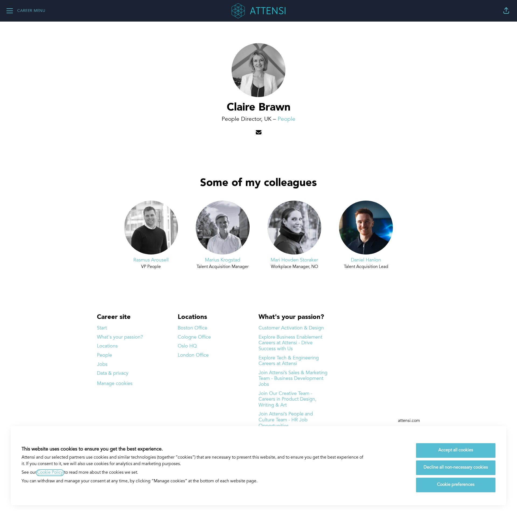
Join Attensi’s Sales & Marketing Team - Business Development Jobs (292, 378)
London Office (193, 355)
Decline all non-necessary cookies (456, 467)
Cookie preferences (455, 485)
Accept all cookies (455, 450)
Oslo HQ (187, 346)
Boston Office (192, 328)
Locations (107, 346)
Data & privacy (112, 373)
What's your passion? (120, 337)
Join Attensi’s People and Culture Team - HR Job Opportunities (285, 420)
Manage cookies (114, 383)
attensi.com (409, 421)
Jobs (102, 364)
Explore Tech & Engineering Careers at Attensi (288, 361)
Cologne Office (194, 337)
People (286, 119)
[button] (506, 10)
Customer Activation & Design (291, 328)
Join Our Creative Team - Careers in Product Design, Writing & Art (287, 399)
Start (102, 328)
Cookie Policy (50, 472)
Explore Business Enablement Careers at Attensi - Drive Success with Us (290, 343)
